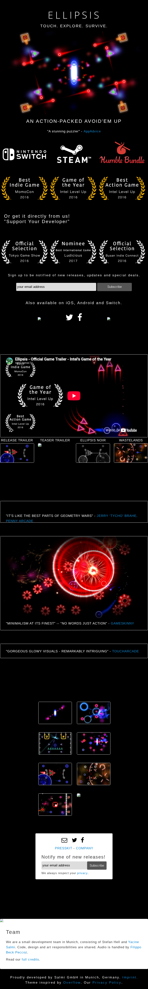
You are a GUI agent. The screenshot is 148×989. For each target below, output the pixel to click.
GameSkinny (122, 623)
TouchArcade (125, 651)
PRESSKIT (63, 848)
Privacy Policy (106, 982)
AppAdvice (92, 131)
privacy (82, 873)
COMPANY (84, 848)
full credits (30, 959)
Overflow (72, 982)
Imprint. (130, 977)
